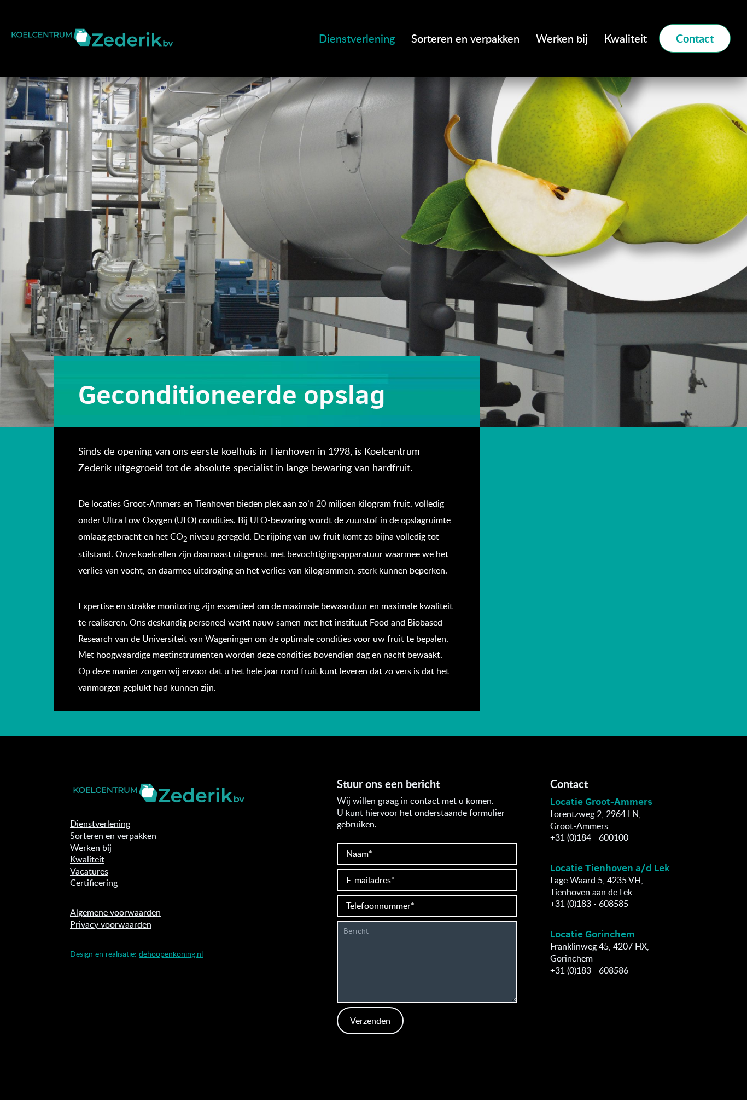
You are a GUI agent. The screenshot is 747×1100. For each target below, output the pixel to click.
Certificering (94, 883)
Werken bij (562, 38)
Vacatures (89, 871)
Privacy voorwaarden (110, 924)
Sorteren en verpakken (465, 38)
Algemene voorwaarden (115, 912)
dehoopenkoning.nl (171, 953)
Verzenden (370, 1021)
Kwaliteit (625, 38)
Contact (695, 38)
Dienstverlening (357, 38)
